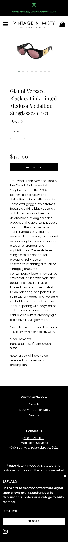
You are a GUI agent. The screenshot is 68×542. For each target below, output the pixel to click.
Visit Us (34, 415)
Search (34, 404)
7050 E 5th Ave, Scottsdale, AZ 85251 (34, 447)
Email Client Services (34, 443)
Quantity (14, 131)
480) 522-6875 (34, 438)
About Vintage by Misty (34, 410)
